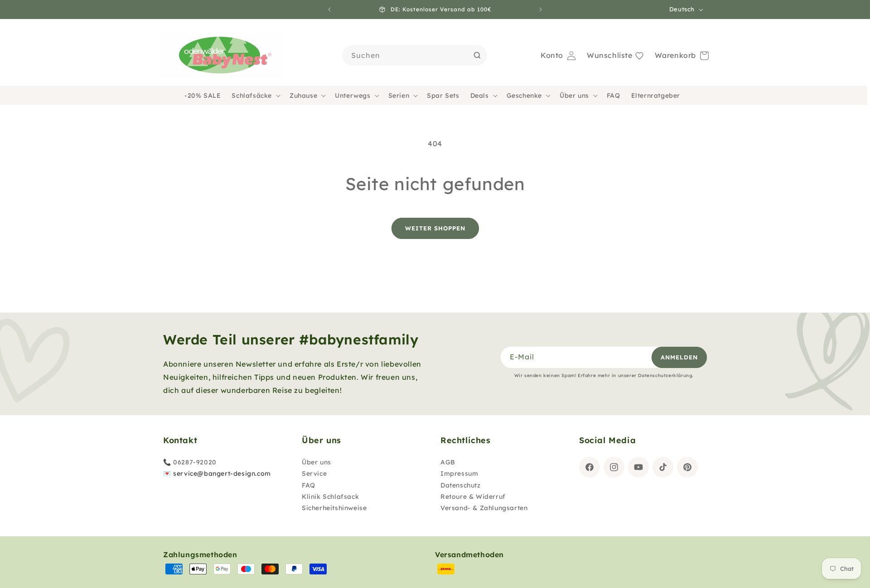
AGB (447, 462)
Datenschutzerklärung (665, 375)
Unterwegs (352, 95)
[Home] (221, 55)
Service (314, 473)
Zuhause (303, 95)
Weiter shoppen (435, 228)
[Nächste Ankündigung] (541, 9)
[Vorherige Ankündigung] (329, 9)
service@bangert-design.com (222, 473)
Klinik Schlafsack (330, 496)
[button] (255, 95)
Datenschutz (460, 485)
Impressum (459, 473)
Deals (479, 95)
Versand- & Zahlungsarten (483, 508)
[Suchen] (477, 55)
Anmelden (679, 357)
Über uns (574, 95)
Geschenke (524, 95)
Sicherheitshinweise (334, 508)
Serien (399, 95)
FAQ (308, 485)
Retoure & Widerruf (473, 496)
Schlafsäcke (252, 95)
